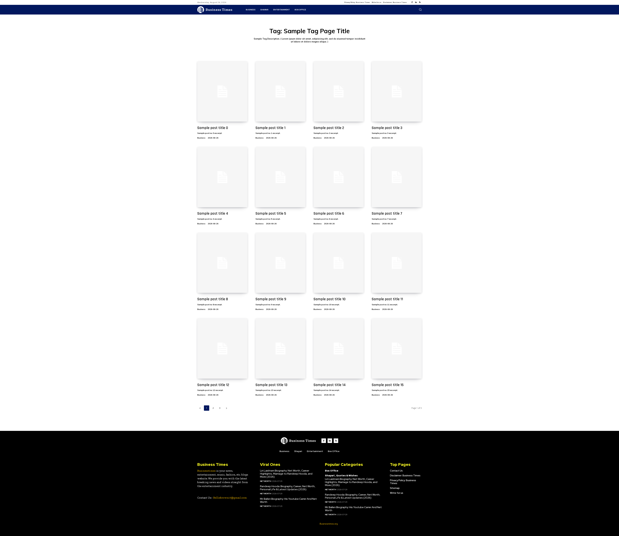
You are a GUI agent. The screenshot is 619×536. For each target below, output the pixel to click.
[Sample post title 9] (280, 263)
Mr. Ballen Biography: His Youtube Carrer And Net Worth (288, 500)
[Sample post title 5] (280, 177)
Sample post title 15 (388, 384)
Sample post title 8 (212, 299)
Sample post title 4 (212, 213)
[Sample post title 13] (280, 348)
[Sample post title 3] (397, 91)
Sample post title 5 (270, 213)
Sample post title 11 (387, 299)
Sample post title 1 (270, 127)
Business (201, 138)
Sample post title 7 (387, 213)
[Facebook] (412, 2)
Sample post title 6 (329, 213)
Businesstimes (206, 470)
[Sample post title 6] (339, 177)
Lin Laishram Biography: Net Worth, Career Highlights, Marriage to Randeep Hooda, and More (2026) (286, 473)
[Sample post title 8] (222, 263)
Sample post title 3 (387, 127)
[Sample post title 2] (339, 91)
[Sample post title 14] (339, 348)
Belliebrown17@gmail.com (230, 497)
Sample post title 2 (329, 127)
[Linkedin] (416, 2)
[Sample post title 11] (397, 263)
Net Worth (265, 481)
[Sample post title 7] (397, 177)
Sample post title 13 (271, 384)
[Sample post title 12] (222, 348)
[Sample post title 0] (222, 91)
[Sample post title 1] (280, 91)
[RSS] (420, 2)
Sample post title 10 (329, 299)
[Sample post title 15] (397, 348)
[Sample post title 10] (339, 263)
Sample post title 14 (330, 384)
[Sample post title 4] (222, 177)
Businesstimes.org (329, 523)
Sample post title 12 (213, 384)
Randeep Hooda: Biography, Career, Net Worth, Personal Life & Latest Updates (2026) (287, 488)
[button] (420, 9)
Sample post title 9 (270, 299)
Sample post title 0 (212, 127)
